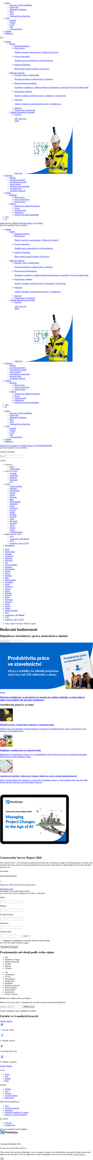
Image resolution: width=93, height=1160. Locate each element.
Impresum (8, 1110)
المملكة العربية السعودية (19, 539)
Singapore (13, 480)
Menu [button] (41, 223)
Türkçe (12, 530)
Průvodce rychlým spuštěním (21, 5)
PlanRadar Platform (22, 46)
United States (15, 469)
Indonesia (13, 478)
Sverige (13, 528)
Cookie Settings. (79, 1154)
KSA (12, 536)
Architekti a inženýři (17, 191)
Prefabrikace (19, 213)
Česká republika (16, 486)
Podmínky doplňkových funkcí (17, 1112)
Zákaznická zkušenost (18, 9)
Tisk (11, 27)
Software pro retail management (27, 215)
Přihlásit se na (29, 1007)
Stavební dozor (15, 189)
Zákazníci (8, 175)
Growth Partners (16, 29)
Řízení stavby (20, 197)
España (12, 493)
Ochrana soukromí (12, 1108)
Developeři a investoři (18, 182)
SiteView (20, 143)
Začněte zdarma (6, 1021)
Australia (13, 473)
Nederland (14, 504)
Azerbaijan (14, 475)
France (12, 495)
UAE (12, 541)
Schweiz (13, 517)
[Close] (1, 881)
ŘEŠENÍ (13, 195)
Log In (35, 223)
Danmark (13, 488)
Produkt (8, 42)
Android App (10, 1125)
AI (6, 219)
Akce (12, 14)
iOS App (8, 1123)
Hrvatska (13, 497)
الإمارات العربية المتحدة (19, 543)
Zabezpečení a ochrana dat (20, 16)
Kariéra (12, 23)
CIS (11, 482)
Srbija (12, 519)
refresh (27, 891)
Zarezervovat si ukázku (9, 223)
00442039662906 (45, 446)
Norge (12, 506)
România (13, 515)
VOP (7, 1106)
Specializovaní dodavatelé (20, 186)
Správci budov (15, 184)
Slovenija (13, 523)
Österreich (14, 508)
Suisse (12, 526)
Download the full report (9, 947)
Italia (11, 499)
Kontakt (13, 20)
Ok (2, 1159)
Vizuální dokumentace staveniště (22, 112)
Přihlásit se (9, 33)
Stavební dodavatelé (17, 180)
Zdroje (7, 3)
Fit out (17, 208)
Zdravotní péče (20, 210)
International (9, 545)
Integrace (18, 108)
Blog (11, 12)
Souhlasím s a (26, 941)
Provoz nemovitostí (22, 199)
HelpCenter (14, 7)
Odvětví (8, 193)
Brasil (12, 467)
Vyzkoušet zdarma (25, 223)
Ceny (7, 217)
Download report (6, 889)
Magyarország (15, 502)
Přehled (13, 178)
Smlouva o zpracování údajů (16, 1115)
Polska (12, 512)
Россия (12, 510)
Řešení (12, 44)
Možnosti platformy (17, 73)
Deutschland (14, 491)
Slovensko (14, 521)
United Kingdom (16, 532)
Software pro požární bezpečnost (27, 206)
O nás (7, 18)
